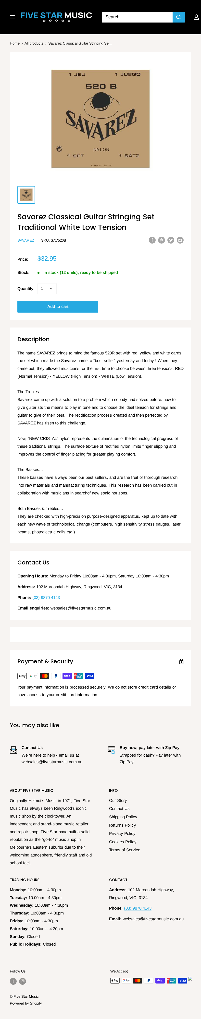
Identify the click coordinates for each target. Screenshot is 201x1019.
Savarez (25, 240)
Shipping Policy (123, 817)
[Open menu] (12, 17)
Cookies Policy (123, 842)
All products (34, 43)
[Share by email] (180, 240)
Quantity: (26, 288)
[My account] (196, 17)
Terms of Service (124, 850)
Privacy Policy (122, 833)
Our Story (118, 800)
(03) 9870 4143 (46, 597)
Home (15, 43)
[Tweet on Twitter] (170, 240)
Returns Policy (122, 825)
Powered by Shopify (26, 1003)
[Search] (179, 17)
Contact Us (119, 808)
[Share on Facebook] (152, 240)
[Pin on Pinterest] (161, 240)
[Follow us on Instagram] (22, 981)
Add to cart (57, 306)
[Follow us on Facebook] (13, 981)
